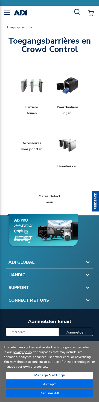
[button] (95, 201)
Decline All (50, 393)
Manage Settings (49, 375)
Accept (49, 384)
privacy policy (22, 352)
